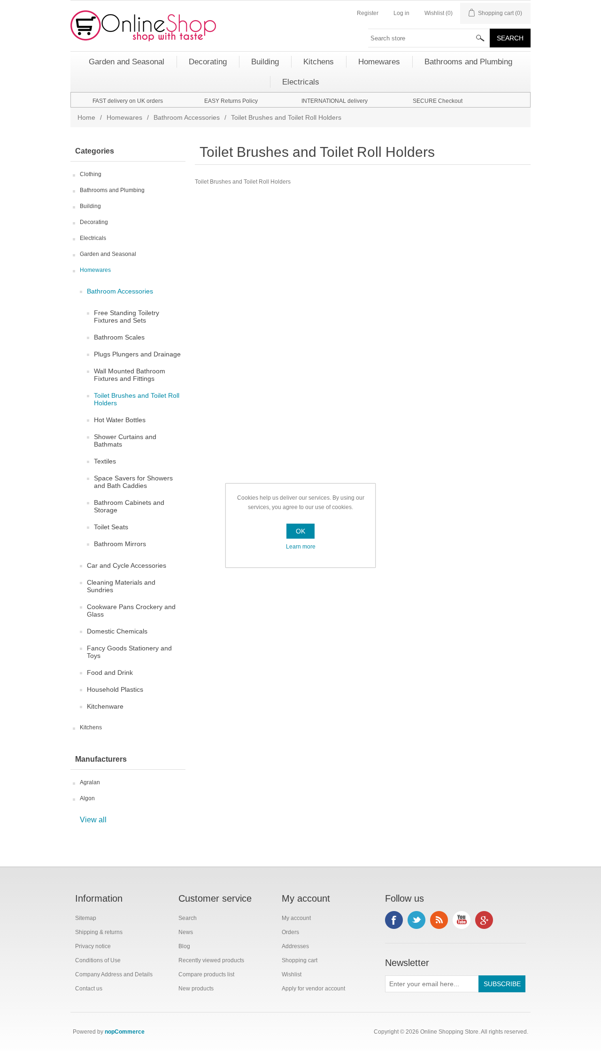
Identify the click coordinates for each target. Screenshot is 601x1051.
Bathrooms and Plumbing (112, 190)
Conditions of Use (98, 960)
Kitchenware (105, 706)
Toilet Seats (111, 527)
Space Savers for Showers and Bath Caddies (133, 481)
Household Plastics (115, 689)
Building (90, 206)
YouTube (461, 920)
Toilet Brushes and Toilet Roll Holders (136, 399)
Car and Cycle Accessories (126, 565)
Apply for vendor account (313, 988)
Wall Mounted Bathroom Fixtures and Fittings (129, 374)
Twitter (416, 920)
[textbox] (429, 38)
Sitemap (85, 918)
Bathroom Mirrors (120, 544)
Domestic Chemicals (117, 631)
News (185, 932)
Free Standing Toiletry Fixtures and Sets (126, 316)
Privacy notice (93, 946)
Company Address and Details (114, 974)
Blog (184, 946)
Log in (401, 13)
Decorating (94, 222)
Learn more (301, 546)
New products (196, 988)
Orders (290, 932)
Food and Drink (110, 672)
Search (187, 918)
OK (300, 531)
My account (296, 918)
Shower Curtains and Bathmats (125, 440)
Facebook (394, 920)
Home (86, 117)
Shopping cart (299, 960)
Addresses (295, 946)
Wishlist (291, 974)
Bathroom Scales (119, 337)
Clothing (90, 174)
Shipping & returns (99, 932)
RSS (439, 920)
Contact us (88, 988)
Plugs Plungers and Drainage (137, 354)
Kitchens (91, 727)
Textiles (105, 461)
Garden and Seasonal (108, 254)
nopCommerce (125, 1031)
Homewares (124, 117)
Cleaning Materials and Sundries (121, 586)
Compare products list (206, 974)
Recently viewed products (211, 960)
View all (93, 820)
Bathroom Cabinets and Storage (129, 506)
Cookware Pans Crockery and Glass (131, 610)
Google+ (484, 920)
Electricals (93, 238)
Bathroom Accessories (187, 117)
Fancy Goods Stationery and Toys (129, 651)
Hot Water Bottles (120, 420)
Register (367, 13)
